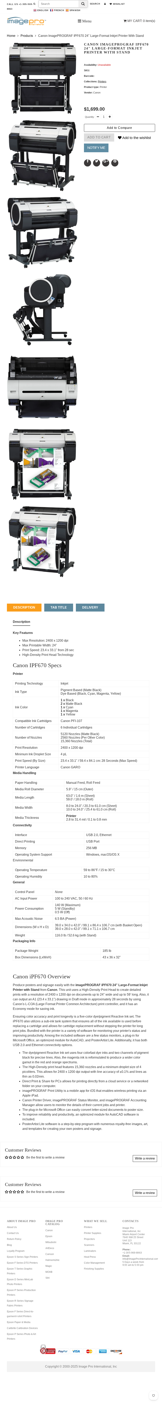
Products (27, 35)
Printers (102, 81)
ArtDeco (49, 1248)
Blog (9, 1245)
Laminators (90, 1251)
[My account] (105, 4)
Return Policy (14, 1239)
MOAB (48, 1272)
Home (11, 35)
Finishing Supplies (94, 1268)
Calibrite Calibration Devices (22, 1328)
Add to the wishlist (136, 138)
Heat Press (90, 1257)
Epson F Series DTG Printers (22, 1262)
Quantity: (89, 117)
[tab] (21, 622)
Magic (48, 1266)
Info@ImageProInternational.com (140, 1259)
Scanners (89, 1245)
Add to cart (99, 137)
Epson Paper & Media (18, 1322)
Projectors (89, 1239)
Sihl (47, 1278)
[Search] (83, 4)
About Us (12, 1227)
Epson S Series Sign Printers (22, 1257)
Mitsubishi (50, 1242)
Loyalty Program (15, 1251)
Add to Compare (119, 127)
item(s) (141, 21)
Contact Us (13, 1233)
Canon (49, 1230)
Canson (49, 1254)
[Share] (87, 162)
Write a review (145, 1158)
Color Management (94, 1262)
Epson (48, 1236)
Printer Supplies (92, 1233)
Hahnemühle (52, 1260)
